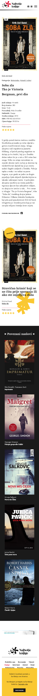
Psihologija (9, 667)
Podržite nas (10, 662)
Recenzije (22, 662)
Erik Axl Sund (7, 75)
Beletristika (15, 80)
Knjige (7, 664)
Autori (25, 664)
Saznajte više (23, 684)
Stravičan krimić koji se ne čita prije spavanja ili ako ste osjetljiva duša (19, 291)
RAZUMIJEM (19, 690)
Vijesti (31, 662)
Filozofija (30, 667)
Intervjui (16, 664)
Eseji (32, 664)
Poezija (20, 667)
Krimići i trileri (25, 80)
